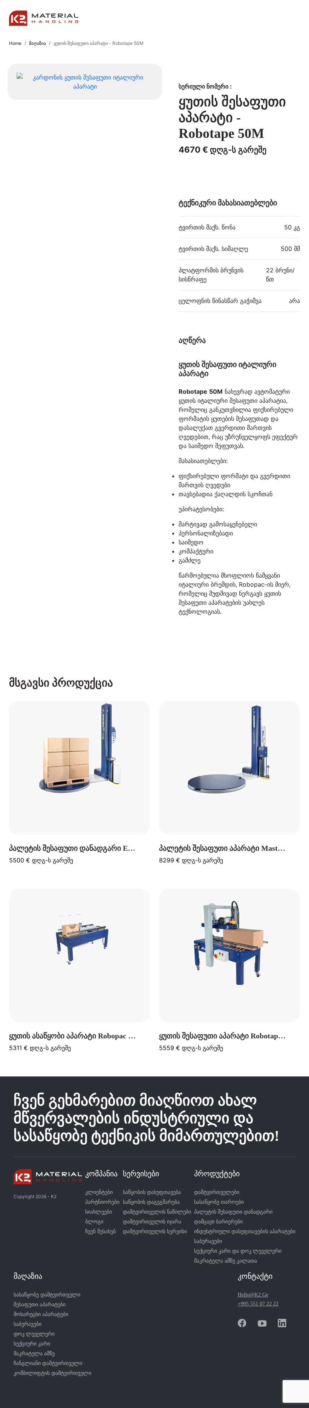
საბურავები (208, 1241)
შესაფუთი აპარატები (40, 1304)
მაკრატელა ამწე (34, 1353)
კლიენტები (99, 1192)
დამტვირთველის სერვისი (155, 1231)
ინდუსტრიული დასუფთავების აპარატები (244, 1231)
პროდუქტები (217, 1174)
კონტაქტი (255, 1276)
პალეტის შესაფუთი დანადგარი (233, 1212)
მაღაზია (37, 43)
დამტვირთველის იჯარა (152, 1222)
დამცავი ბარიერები (218, 1222)
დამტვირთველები (216, 1192)
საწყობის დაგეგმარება (151, 1202)
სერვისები (141, 1174)
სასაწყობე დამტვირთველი (47, 1295)
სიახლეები (98, 1212)
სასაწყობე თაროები (219, 1202)
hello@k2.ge (253, 1295)
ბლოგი (94, 1222)
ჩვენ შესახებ (100, 1231)
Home (15, 43)
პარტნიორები (102, 1202)
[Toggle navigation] (289, 18)
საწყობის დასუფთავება (152, 1192)
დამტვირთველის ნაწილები (157, 1212)
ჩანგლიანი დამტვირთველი (48, 1363)
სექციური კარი (32, 1344)
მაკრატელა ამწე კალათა (225, 1261)
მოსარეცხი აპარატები (41, 1314)
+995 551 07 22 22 (258, 1304)
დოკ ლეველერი (34, 1334)
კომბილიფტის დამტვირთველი (52, 1373)
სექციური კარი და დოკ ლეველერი (237, 1251)
